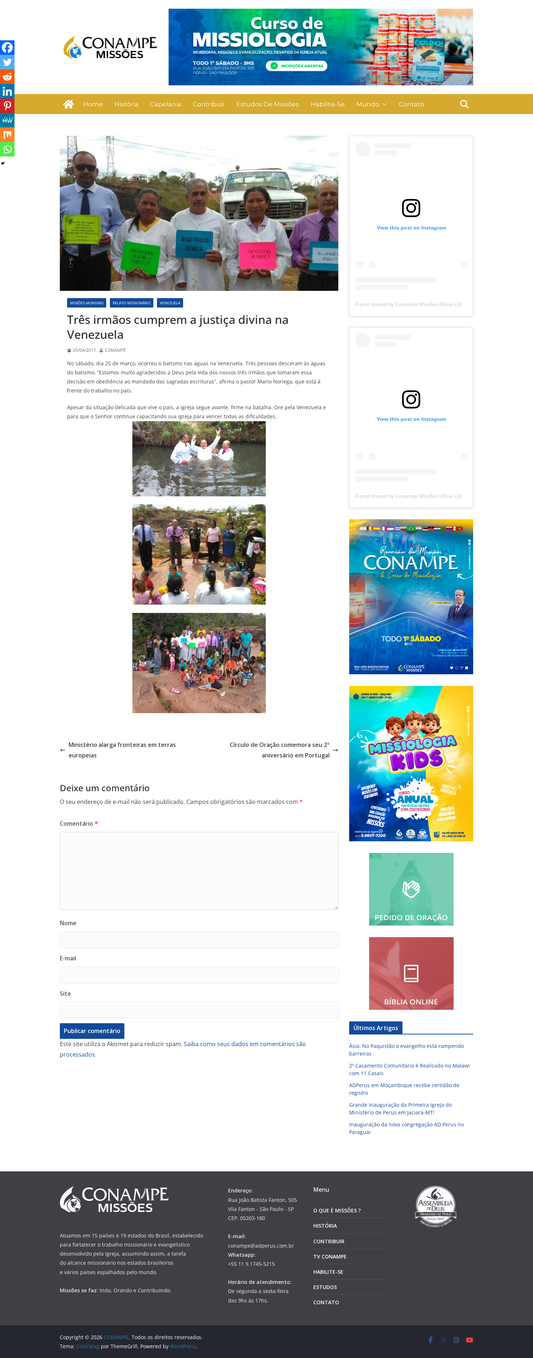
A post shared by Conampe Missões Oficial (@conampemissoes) (429, 304)
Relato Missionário (131, 302)
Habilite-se (328, 104)
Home (93, 104)
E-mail (68, 958)
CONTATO (326, 1302)
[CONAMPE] (68, 104)
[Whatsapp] (7, 149)
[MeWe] (7, 120)
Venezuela (170, 302)
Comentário (79, 824)
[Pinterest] (7, 105)
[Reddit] (7, 76)
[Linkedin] (7, 91)
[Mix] (7, 134)
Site (65, 993)
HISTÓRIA (325, 1225)
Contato (411, 104)
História (127, 104)
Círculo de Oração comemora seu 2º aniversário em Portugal (280, 750)
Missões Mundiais (86, 302)
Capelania (165, 104)
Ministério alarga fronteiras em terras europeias (122, 750)
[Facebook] (7, 47)
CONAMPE (115, 350)
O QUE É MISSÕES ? (337, 1210)
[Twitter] (7, 62)
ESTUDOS (325, 1287)
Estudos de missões (267, 104)
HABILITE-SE (328, 1271)
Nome (68, 923)
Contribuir (209, 104)
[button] (383, 104)
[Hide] (3, 163)
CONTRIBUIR (328, 1241)
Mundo (367, 104)
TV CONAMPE (330, 1256)
